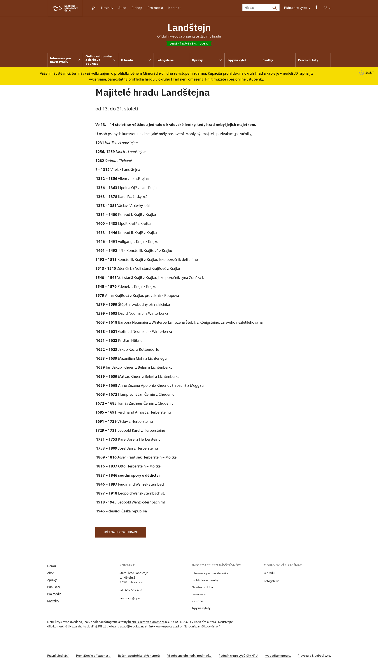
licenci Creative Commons (146, 622)
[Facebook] (316, 8)
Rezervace (199, 594)
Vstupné (197, 601)
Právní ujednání (58, 655)
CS (326, 8)
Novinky (107, 8)
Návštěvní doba (202, 587)
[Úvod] (94, 8)
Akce (122, 8)
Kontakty (53, 601)
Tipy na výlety (201, 608)
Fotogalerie (272, 581)
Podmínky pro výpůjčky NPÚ (238, 655)
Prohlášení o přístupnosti (93, 655)
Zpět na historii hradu (120, 532)
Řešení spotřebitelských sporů (139, 655)
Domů (51, 566)
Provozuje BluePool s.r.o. (314, 655)
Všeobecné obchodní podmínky (189, 655)
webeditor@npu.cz (278, 655)
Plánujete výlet (296, 8)
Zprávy (52, 580)
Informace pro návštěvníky (210, 573)
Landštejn (189, 27)
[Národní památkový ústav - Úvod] (65, 8)
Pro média (155, 8)
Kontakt (174, 8)
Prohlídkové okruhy (205, 580)
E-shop (136, 8)
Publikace (54, 587)
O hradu (269, 573)
